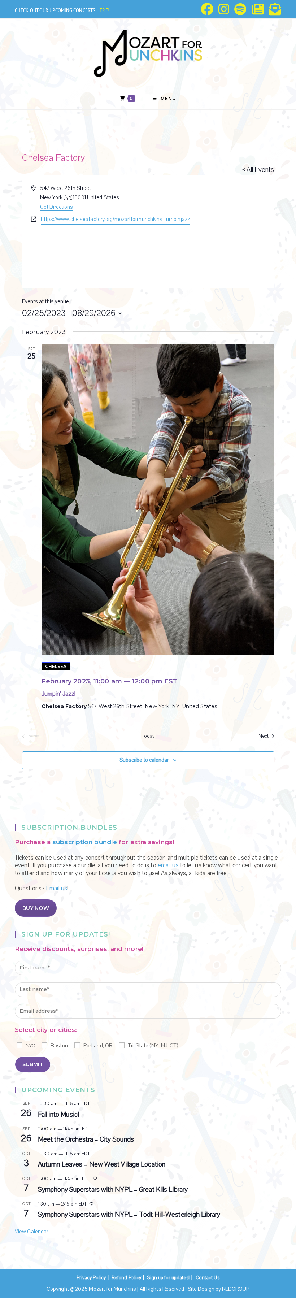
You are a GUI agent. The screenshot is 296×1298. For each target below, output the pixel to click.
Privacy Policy (91, 1278)
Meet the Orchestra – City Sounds (86, 1139)
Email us (56, 888)
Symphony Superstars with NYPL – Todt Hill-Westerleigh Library (129, 1214)
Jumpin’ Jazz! (58, 694)
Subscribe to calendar (144, 760)
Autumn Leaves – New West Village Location (101, 1164)
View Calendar (31, 1231)
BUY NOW (35, 908)
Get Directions (56, 206)
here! (102, 10)
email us (168, 865)
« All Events (257, 169)
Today (148, 736)
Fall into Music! (58, 1114)
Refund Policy (126, 1278)
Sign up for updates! (168, 1278)
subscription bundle (84, 842)
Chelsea (56, 666)
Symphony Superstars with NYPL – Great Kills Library (113, 1189)
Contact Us (207, 1278)
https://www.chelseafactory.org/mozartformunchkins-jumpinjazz (115, 219)
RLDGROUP (235, 1289)
